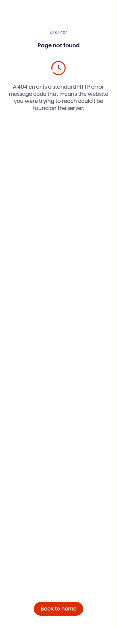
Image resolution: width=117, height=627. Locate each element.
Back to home (58, 608)
